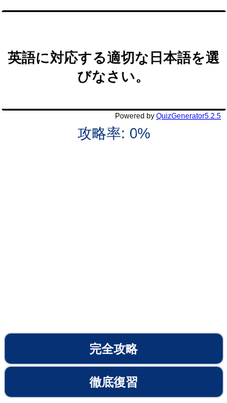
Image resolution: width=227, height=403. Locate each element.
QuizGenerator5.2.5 (188, 116)
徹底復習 (114, 381)
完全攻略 (114, 348)
